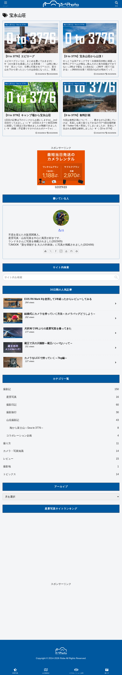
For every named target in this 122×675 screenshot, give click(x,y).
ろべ (61, 230)
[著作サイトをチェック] (45, 251)
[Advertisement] (61, 608)
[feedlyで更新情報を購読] (77, 251)
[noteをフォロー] (71, 251)
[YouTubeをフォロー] (66, 251)
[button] (116, 277)
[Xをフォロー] (51, 251)
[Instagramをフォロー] (61, 251)
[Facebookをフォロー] (56, 251)
